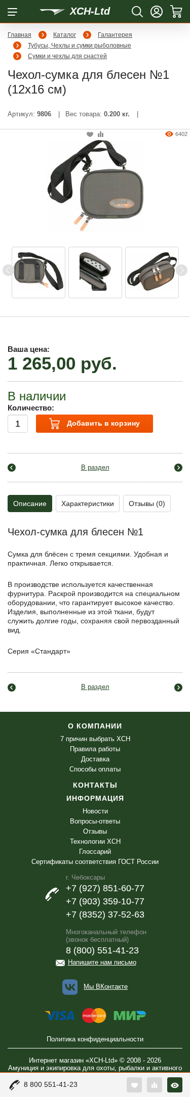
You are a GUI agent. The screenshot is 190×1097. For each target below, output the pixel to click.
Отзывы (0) (147, 503)
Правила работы (95, 749)
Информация (95, 798)
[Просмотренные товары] (174, 1084)
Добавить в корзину (102, 423)
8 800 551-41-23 (51, 1084)
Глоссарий (95, 851)
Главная (19, 34)
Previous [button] (9, 270)
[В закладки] (90, 135)
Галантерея (115, 34)
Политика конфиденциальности (95, 1039)
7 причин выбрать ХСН (95, 739)
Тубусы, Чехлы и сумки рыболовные (79, 45)
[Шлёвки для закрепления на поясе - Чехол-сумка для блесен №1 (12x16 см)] (38, 272)
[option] (38, 272)
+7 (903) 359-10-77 (105, 901)
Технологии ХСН (95, 841)
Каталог (64, 34)
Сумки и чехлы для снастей (67, 56)
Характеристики (87, 503)
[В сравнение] (100, 135)
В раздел (95, 467)
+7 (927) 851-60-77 (105, 888)
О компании (95, 726)
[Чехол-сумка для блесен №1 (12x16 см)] (95, 185)
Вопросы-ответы (95, 821)
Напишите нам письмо (102, 962)
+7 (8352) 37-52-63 (105, 914)
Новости (95, 811)
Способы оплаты (95, 769)
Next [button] (181, 270)
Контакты (95, 785)
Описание (30, 503)
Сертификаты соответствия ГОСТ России (95, 861)
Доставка (95, 759)
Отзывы (95, 831)
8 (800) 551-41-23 (102, 950)
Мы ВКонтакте (106, 986)
